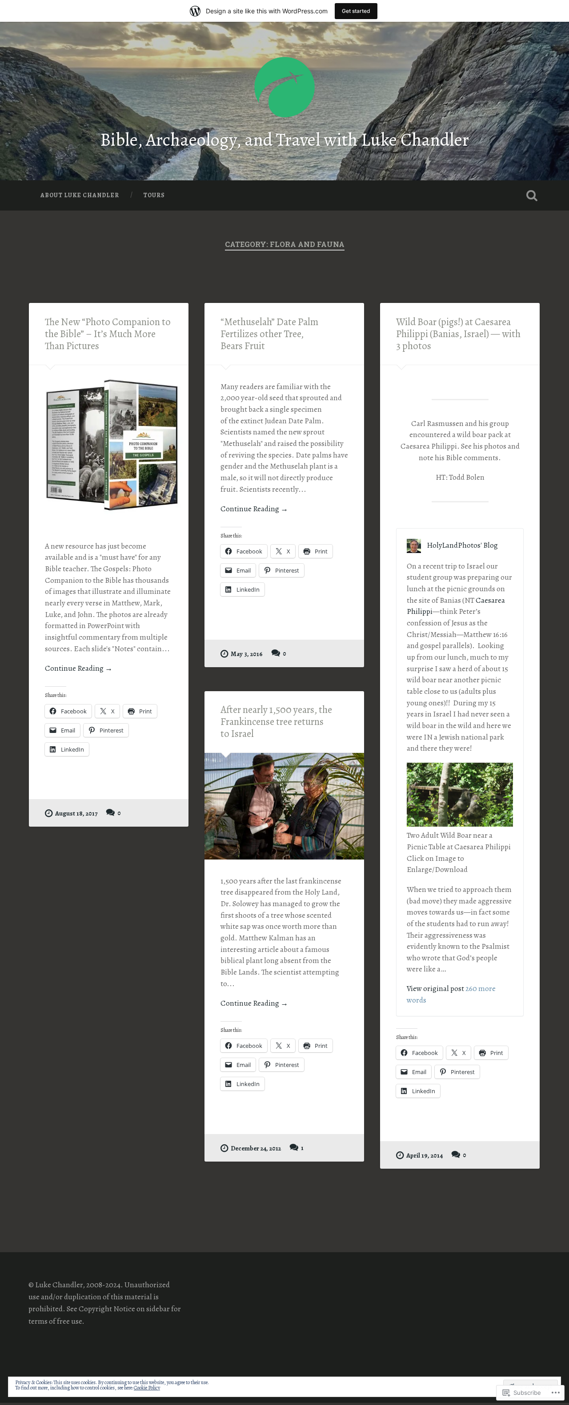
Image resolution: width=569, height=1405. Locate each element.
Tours (154, 195)
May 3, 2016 (247, 653)
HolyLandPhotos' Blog (462, 545)
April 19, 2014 (424, 1155)
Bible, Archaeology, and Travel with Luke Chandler (284, 139)
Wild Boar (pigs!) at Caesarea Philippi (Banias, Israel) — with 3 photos (458, 334)
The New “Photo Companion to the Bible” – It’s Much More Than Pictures (108, 334)
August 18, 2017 (76, 813)
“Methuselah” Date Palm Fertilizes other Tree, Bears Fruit (269, 334)
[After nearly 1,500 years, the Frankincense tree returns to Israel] (284, 806)
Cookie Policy (147, 1387)
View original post (435, 988)
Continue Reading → (78, 668)
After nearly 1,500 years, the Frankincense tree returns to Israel (276, 721)
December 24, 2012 (256, 1148)
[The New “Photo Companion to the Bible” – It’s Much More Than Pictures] (108, 445)
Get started (356, 11)
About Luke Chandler (79, 195)
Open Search (532, 195)
